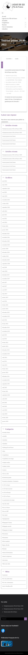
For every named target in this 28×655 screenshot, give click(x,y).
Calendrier (4, 440)
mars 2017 (4, 293)
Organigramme (5, 518)
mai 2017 (4, 286)
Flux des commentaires (7, 582)
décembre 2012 (6, 350)
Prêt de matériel (6, 541)
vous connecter (11, 119)
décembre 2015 (6, 312)
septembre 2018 (6, 263)
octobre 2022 (5, 203)
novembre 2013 (6, 331)
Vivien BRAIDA (8, 58)
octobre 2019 (5, 256)
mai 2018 (4, 267)
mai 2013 (4, 338)
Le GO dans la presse (7, 488)
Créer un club (5, 473)
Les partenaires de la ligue (8, 500)
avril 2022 (4, 222)
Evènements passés (6, 477)
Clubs (3, 451)
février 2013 (5, 342)
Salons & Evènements (7, 552)
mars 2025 (4, 184)
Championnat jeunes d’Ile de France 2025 (12, 132)
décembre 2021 (6, 233)
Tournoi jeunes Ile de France (9, 136)
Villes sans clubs (6, 563)
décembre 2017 (6, 274)
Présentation (5, 533)
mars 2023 (4, 196)
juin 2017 (4, 282)
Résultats (4, 548)
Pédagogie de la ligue (7, 530)
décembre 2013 (6, 327)
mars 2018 (4, 271)
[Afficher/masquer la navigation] (2, 13)
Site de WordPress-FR (7, 586)
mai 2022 (4, 218)
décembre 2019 (6, 252)
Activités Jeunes (6, 432)
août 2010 (4, 398)
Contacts (4, 470)
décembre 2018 (6, 259)
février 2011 (5, 391)
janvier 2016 (5, 308)
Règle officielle (5, 545)
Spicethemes (21, 653)
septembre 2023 (6, 188)
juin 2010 (4, 402)
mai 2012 (4, 361)
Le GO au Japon (6, 485)
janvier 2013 (5, 346)
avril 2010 (4, 410)
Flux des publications (7, 578)
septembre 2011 (6, 383)
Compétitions (5, 455)
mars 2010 (4, 413)
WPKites (18, 653)
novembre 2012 (6, 353)
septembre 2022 (6, 207)
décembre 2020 (6, 241)
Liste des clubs (5, 503)
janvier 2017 (5, 297)
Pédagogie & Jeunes (7, 522)
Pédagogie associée (6, 526)
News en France (6, 507)
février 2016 (5, 305)
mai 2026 (4, 181)
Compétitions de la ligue (8, 458)
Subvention (5, 560)
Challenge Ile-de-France (8, 447)
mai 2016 (4, 301)
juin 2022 (4, 214)
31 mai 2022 (2, 65)
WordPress (12, 653)
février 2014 (5, 323)
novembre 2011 (6, 380)
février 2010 (5, 417)
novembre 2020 (6, 244)
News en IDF (5, 511)
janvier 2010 (5, 421)
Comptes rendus (6, 462)
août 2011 (4, 387)
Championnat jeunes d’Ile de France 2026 (12, 128)
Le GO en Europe (6, 492)
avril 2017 (4, 290)
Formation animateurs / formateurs (10, 481)
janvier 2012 (5, 372)
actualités (16, 58)
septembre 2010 (6, 395)
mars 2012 (4, 365)
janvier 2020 (5, 248)
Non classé (4, 515)
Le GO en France (6, 496)
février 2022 (5, 226)
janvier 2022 (5, 229)
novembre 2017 (6, 278)
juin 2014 (4, 320)
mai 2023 (4, 192)
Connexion (4, 575)
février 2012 (5, 368)
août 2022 (4, 211)
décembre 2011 (5, 376)
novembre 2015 (6, 316)
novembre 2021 (6, 237)
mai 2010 (4, 406)
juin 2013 (4, 335)
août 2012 (4, 357)
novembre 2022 (6, 199)
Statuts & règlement (6, 556)
